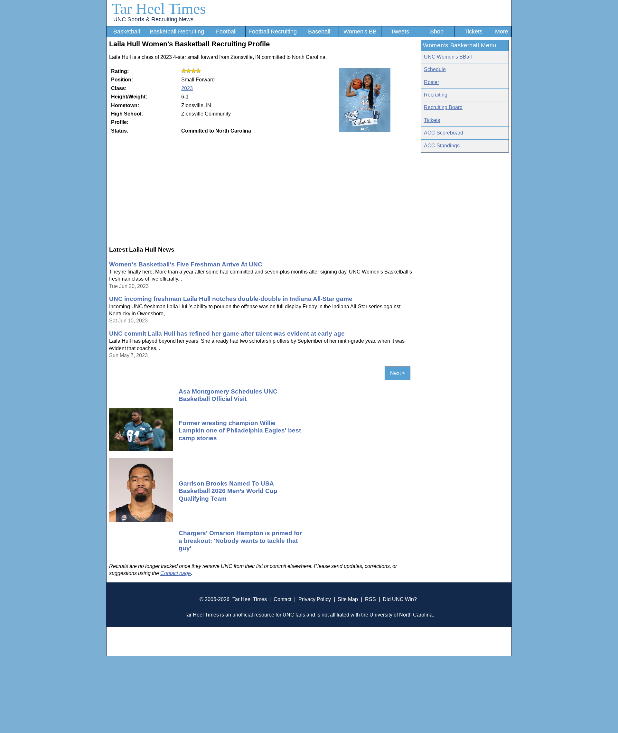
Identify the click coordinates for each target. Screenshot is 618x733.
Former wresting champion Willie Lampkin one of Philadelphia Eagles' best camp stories (240, 430)
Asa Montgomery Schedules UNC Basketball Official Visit (228, 395)
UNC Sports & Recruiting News (153, 19)
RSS (370, 599)
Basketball (126, 31)
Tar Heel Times (159, 8)
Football (226, 31)
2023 (187, 88)
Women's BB (360, 31)
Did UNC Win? (400, 599)
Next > (397, 373)
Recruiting (435, 94)
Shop (437, 31)
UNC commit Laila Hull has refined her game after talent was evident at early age (227, 333)
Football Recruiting (272, 31)
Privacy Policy (314, 599)
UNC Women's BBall (448, 57)
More (501, 31)
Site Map (348, 599)
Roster (431, 82)
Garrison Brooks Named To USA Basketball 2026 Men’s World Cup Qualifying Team (228, 491)
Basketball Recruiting (177, 31)
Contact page (175, 573)
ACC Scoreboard (443, 132)
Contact (282, 599)
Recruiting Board (443, 107)
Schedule (435, 69)
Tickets (473, 31)
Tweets (400, 31)
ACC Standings (442, 145)
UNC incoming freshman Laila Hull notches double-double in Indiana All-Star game (230, 298)
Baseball (319, 31)
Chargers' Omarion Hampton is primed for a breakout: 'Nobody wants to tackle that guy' (240, 540)
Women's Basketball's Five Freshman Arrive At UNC (185, 264)
